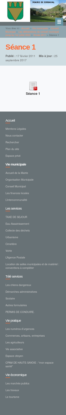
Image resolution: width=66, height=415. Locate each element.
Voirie (9, 250)
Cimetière (11, 244)
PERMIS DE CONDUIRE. (20, 312)
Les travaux (12, 390)
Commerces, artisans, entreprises (25, 335)
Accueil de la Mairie (17, 173)
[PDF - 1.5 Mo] (33, 85)
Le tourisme (12, 397)
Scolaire (10, 298)
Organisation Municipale (20, 179)
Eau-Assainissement (17, 223)
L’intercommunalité (16, 200)
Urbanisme (12, 237)
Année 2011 (39, 35)
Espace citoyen (14, 356)
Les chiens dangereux (18, 285)
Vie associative (14, 349)
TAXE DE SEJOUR (16, 217)
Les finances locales (17, 193)
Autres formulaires (16, 305)
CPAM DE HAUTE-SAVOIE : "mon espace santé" (30, 364)
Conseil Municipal (16, 186)
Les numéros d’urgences (20, 329)
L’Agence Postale (15, 257)
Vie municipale (40, 28)
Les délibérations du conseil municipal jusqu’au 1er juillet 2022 (32, 33)
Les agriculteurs (15, 342)
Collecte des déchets (18, 230)
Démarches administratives (21, 291)
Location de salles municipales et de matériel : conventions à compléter (32, 266)
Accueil (25, 28)
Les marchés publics (17, 383)
